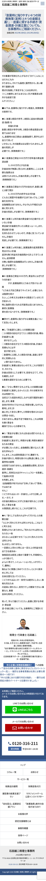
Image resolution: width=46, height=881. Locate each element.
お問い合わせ (25, 728)
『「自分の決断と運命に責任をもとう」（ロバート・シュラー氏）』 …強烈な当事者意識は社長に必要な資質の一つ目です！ (22, 671)
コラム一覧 (11, 772)
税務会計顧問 (11, 786)
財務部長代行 (34, 786)
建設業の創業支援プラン (11, 795)
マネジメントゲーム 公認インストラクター (35, 795)
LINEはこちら (25, 709)
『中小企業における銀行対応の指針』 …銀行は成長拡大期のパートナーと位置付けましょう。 (22, 679)
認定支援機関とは (23, 821)
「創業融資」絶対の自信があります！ (35, 805)
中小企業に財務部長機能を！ (19, 664)
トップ (23, 764)
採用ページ (23, 835)
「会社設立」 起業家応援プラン (11, 805)
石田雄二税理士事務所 (14, 4)
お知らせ (34, 772)
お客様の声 (23, 813)
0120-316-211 (24, 745)
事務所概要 (23, 828)
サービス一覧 (23, 779)
